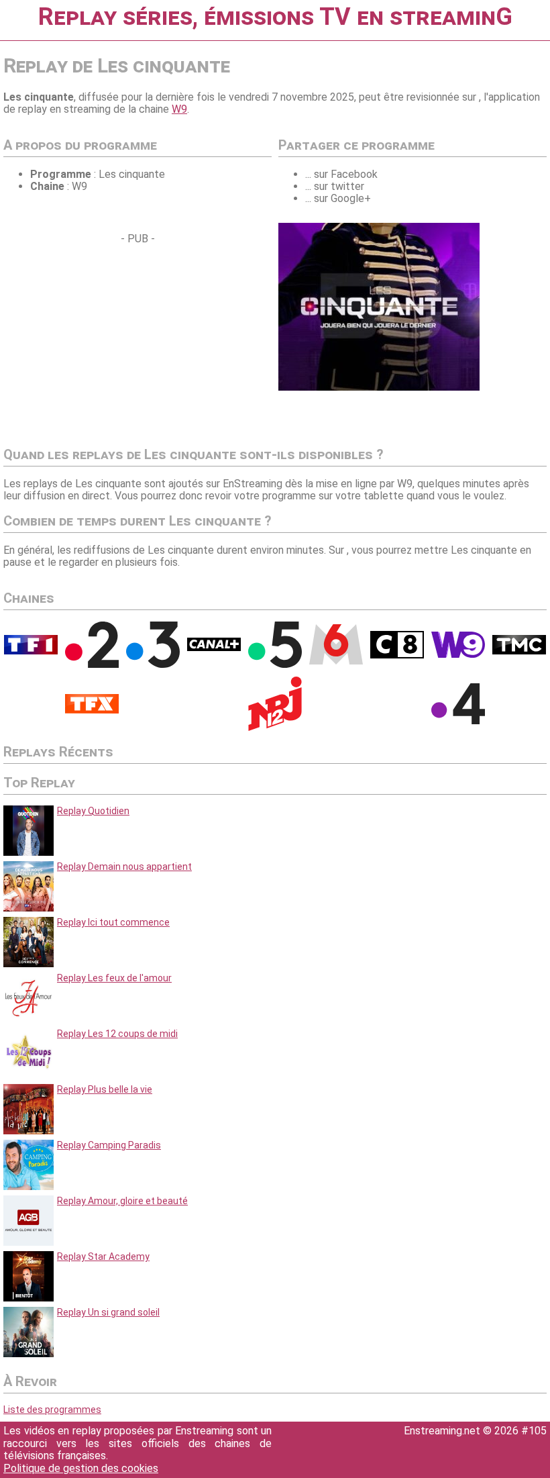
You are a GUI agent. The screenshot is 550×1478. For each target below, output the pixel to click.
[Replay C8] (397, 655)
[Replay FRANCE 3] (153, 664)
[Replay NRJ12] (275, 727)
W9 (179, 109)
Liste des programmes (52, 1409)
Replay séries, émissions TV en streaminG (275, 17)
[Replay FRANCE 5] (275, 664)
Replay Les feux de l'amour (114, 978)
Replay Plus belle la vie (104, 1089)
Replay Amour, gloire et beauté (122, 1200)
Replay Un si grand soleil (108, 1312)
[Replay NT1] (92, 710)
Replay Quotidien (93, 810)
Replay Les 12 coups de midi (117, 1033)
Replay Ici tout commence (113, 922)
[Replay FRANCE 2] (92, 664)
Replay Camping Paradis (109, 1145)
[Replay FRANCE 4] (458, 721)
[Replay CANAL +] (214, 647)
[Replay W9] (458, 654)
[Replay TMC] (519, 651)
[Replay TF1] (31, 651)
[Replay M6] (336, 661)
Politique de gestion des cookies (80, 1468)
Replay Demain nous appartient (124, 866)
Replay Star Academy (103, 1256)
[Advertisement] (116, 339)
